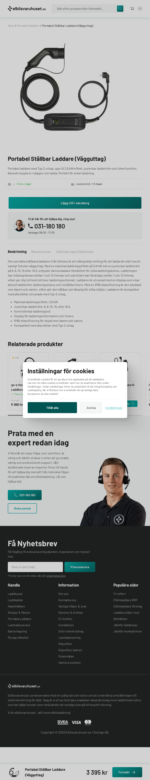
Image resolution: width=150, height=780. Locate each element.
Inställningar (113, 407)
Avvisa (91, 407)
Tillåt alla (52, 407)
